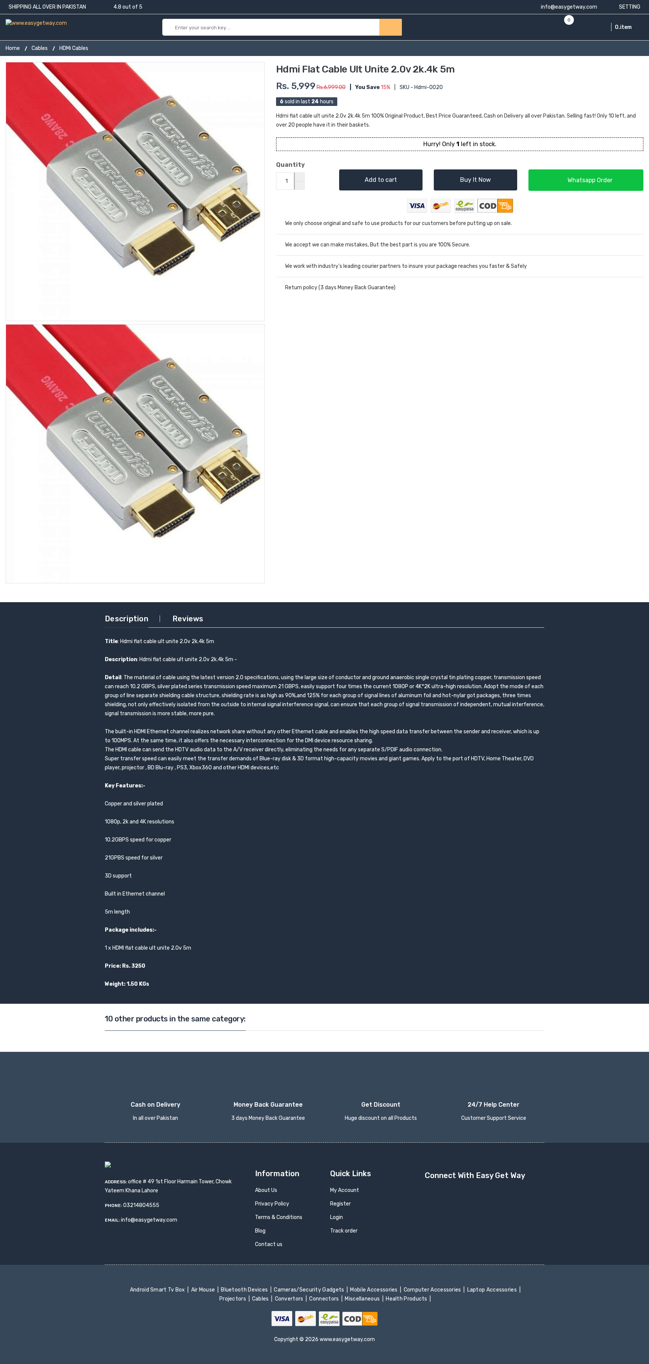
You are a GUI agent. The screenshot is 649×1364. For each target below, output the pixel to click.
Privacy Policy (272, 1204)
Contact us (268, 1244)
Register (340, 1204)
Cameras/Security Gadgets (310, 1290)
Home (13, 48)
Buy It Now (475, 179)
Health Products (407, 1299)
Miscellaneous (363, 1299)
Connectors (324, 1299)
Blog (260, 1231)
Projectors (233, 1299)
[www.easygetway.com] (36, 23)
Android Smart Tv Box (157, 1290)
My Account (344, 1190)
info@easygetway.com (568, 7)
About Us (266, 1190)
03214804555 (141, 1205)
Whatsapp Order (589, 180)
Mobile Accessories (374, 1290)
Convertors (289, 1299)
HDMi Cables (73, 48)
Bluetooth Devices (245, 1290)
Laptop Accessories (492, 1290)
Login (336, 1217)
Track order (344, 1231)
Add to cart (381, 179)
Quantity (290, 164)
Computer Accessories (432, 1290)
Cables (40, 48)
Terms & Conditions (278, 1217)
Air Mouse (203, 1290)
